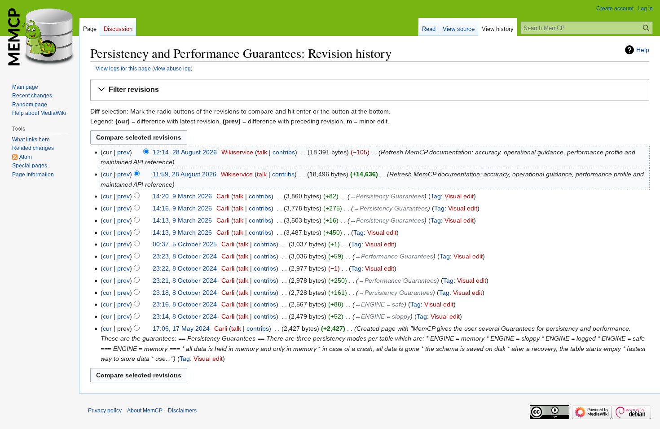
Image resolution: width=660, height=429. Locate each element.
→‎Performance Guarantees (394, 256)
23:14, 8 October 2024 (185, 316)
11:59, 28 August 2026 (184, 174)
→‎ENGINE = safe (379, 304)
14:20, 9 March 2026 (182, 196)
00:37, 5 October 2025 (185, 244)
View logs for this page (123, 68)
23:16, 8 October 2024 (185, 304)
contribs (284, 152)
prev (123, 152)
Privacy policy (105, 410)
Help (642, 49)
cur (107, 174)
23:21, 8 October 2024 (185, 280)
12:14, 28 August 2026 (185, 152)
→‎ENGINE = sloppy (382, 316)
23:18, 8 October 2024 (185, 292)
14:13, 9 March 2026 (182, 220)
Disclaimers (182, 410)
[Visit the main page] (39, 36)
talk (262, 152)
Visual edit (459, 196)
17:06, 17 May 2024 (181, 328)
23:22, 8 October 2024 (185, 268)
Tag (436, 196)
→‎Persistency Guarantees (387, 196)
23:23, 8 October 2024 (185, 256)
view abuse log (172, 68)
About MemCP (145, 410)
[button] (370, 90)
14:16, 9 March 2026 (182, 208)
